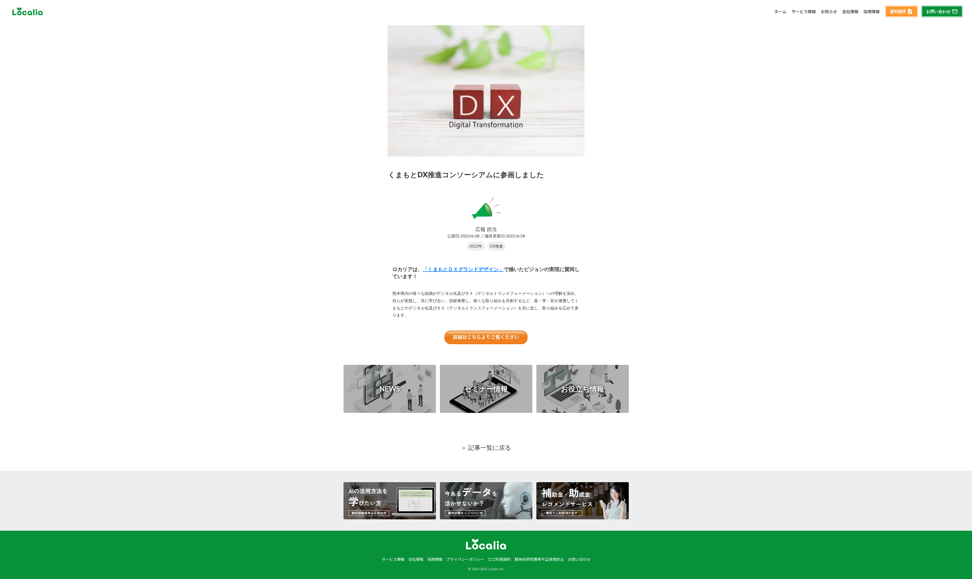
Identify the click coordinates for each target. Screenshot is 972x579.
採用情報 (871, 11)
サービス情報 (804, 11)
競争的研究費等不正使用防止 (539, 559)
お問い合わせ (579, 559)
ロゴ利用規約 (499, 559)
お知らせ (829, 11)
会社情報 (850, 11)
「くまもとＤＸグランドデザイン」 (463, 269)
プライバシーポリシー (465, 559)
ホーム (780, 11)
